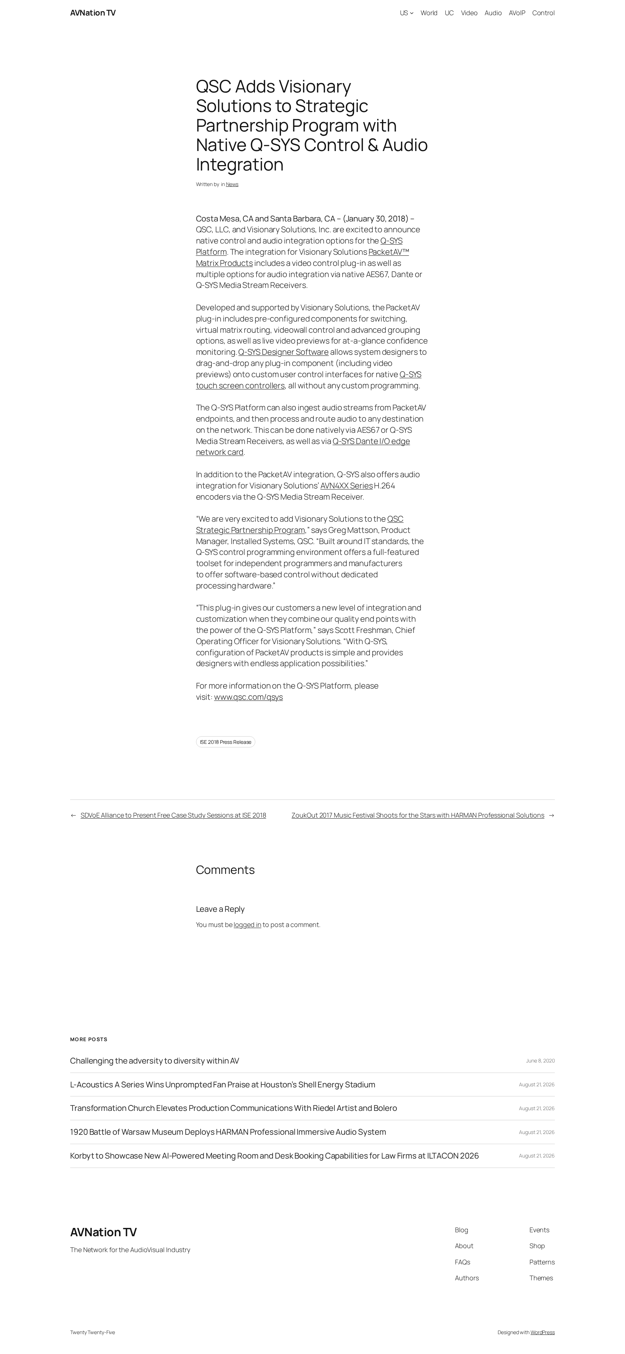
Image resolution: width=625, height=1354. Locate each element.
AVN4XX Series (346, 485)
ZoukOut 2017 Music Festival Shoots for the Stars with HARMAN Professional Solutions (418, 815)
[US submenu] (412, 13)
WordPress (543, 1332)
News (232, 184)
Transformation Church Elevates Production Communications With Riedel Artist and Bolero (233, 1108)
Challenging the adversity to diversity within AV (154, 1060)
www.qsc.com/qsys (248, 696)
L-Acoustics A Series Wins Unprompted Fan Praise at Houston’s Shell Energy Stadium (222, 1084)
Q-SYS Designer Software (283, 351)
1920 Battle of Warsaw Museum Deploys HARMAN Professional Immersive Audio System (228, 1132)
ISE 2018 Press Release (226, 741)
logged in (247, 924)
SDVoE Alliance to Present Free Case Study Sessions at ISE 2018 (173, 815)
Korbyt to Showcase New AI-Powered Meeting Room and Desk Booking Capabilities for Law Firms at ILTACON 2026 (274, 1155)
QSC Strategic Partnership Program (300, 524)
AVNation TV (93, 12)
